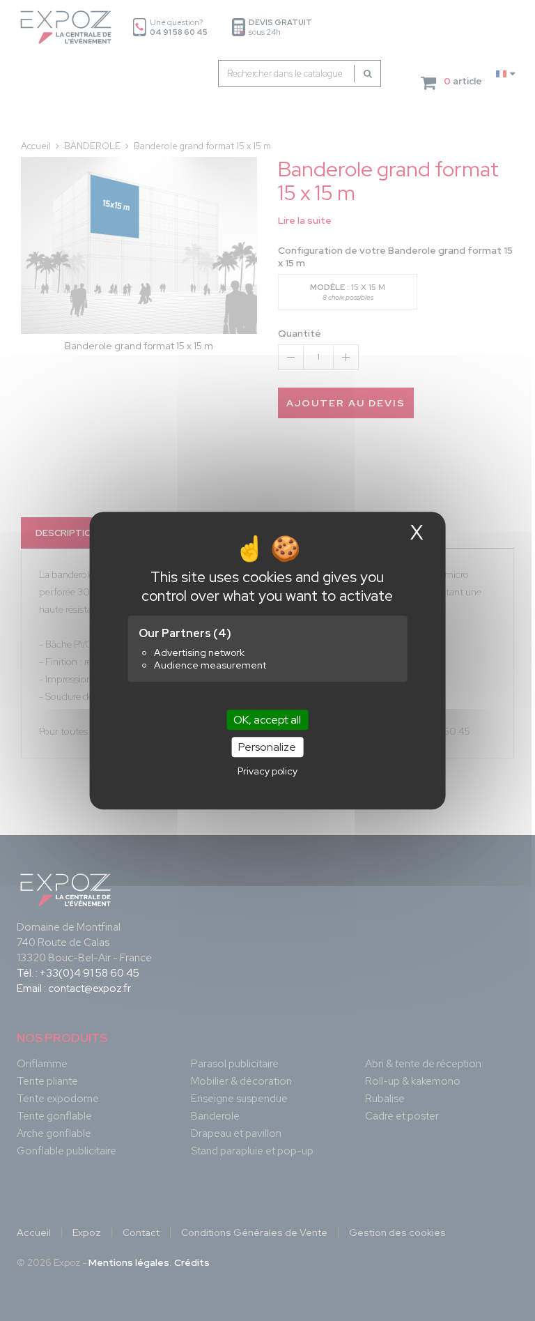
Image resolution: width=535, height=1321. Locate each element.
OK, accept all (267, 719)
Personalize (267, 747)
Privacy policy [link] (267, 771)
